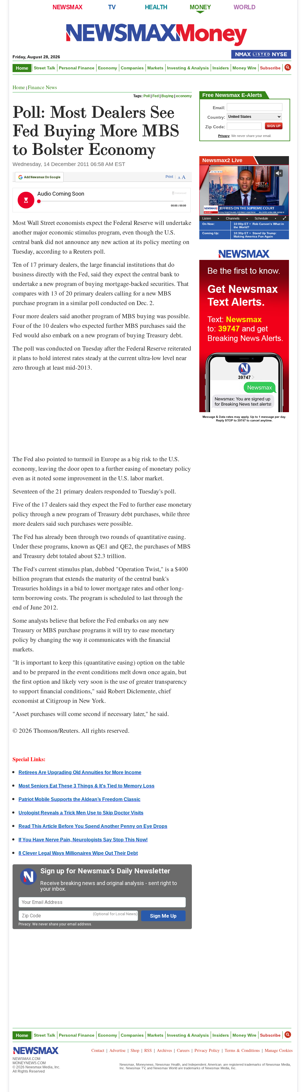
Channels (233, 218)
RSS (148, 1050)
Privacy (24, 924)
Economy (107, 68)
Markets (155, 68)
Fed (155, 96)
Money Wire (244, 68)
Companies (132, 68)
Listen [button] (206, 218)
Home (22, 68)
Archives (164, 1050)
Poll (146, 96)
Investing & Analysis (188, 68)
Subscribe (270, 68)
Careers (183, 1050)
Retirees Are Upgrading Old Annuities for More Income (80, 772)
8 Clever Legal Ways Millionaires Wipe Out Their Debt (78, 853)
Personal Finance (76, 68)
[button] (287, 67)
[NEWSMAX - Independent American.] (157, 34)
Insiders (220, 68)
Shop (135, 1050)
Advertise (117, 1050)
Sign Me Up (163, 916)
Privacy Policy (207, 1050)
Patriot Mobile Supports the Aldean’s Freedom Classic (79, 799)
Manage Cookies (279, 1050)
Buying (167, 96)
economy (184, 96)
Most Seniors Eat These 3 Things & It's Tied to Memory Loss (86, 785)
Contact (97, 1050)
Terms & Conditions (242, 1050)
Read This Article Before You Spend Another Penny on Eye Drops (93, 826)
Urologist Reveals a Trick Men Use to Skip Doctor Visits (81, 812)
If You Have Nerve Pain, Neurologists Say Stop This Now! (83, 839)
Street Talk (44, 68)
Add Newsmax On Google (42, 177)
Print (169, 177)
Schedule (261, 218)
